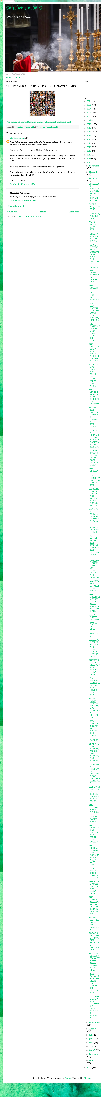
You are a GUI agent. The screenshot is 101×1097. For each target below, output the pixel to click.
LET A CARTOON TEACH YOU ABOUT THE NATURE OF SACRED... (94, 730)
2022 (89, 116)
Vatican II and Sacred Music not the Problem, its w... (94, 274)
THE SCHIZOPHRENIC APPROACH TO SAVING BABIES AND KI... (94, 813)
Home (43, 212)
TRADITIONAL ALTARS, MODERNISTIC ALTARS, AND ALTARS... (94, 752)
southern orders (24, 8)
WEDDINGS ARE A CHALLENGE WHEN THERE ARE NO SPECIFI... (94, 497)
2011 (89, 158)
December (94, 166)
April (92, 1046)
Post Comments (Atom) (30, 216)
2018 (89, 132)
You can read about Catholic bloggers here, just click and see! (38, 122)
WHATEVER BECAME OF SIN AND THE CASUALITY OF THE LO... (94, 438)
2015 (89, 143)
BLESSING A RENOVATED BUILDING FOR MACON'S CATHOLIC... (94, 773)
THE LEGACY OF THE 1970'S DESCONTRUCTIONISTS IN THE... (94, 476)
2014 (89, 147)
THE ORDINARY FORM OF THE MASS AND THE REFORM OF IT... (94, 602)
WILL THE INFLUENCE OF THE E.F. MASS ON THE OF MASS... (94, 794)
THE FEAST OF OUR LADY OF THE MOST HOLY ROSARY (94, 833)
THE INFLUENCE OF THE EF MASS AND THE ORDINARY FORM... (94, 352)
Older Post (74, 212)
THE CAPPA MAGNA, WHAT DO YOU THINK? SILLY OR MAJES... (94, 905)
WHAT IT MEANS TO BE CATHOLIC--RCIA (94, 873)
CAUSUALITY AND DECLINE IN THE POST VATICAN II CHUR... (94, 457)
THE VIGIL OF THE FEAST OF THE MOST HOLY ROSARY (94, 667)
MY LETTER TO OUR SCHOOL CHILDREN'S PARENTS (94, 396)
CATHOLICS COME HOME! (94, 529)
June (91, 1039)
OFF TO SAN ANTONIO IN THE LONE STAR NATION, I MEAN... (94, 311)
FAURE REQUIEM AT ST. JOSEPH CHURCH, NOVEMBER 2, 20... (94, 211)
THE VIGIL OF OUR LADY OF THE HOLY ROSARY (94, 887)
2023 (89, 112)
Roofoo (68, 1078)
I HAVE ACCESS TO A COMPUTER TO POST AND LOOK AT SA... (94, 254)
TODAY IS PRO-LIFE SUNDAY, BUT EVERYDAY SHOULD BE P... (94, 941)
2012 (89, 155)
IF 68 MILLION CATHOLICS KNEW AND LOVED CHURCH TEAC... (94, 686)
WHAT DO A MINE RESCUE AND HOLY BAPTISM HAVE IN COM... (94, 648)
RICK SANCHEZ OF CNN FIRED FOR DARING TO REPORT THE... (94, 983)
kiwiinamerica (17, 138)
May (91, 1042)
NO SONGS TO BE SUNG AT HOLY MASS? (94, 586)
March (92, 1050)
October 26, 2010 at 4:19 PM (22, 184)
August (92, 1029)
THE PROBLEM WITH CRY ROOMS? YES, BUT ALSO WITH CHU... (94, 855)
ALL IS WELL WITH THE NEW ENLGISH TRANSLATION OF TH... (94, 231)
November (94, 172)
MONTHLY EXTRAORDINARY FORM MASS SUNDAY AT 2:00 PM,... (94, 961)
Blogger (87, 1078)
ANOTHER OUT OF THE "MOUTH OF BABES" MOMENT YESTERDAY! (94, 1007)
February (93, 1054)
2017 (89, 135)
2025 (89, 105)
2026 (89, 101)
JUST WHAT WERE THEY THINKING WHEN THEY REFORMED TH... (94, 545)
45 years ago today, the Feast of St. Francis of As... (94, 923)
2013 (89, 151)
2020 (89, 124)
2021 (89, 120)
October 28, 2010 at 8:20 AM (23, 200)
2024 (89, 109)
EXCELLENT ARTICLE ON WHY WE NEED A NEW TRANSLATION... (94, 192)
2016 (89, 139)
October (93, 178)
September (94, 1022)
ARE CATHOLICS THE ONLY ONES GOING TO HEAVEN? (94, 332)
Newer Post (12, 212)
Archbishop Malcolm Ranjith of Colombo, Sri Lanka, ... (94, 516)
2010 (89, 162)
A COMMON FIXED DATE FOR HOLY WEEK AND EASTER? (94, 568)
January (93, 1060)
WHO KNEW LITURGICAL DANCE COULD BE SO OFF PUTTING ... (94, 625)
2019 (89, 128)
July (91, 1035)
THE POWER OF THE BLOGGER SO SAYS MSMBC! (94, 292)
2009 (89, 1067)
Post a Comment (16, 206)
